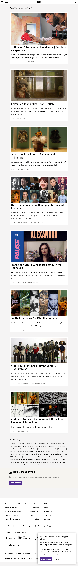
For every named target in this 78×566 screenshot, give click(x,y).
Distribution (48, 511)
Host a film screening (12, 519)
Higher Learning (20, 454)
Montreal (34, 457)
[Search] (76, 2)
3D (10, 444)
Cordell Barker (42, 449)
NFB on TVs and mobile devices (16, 533)
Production (47, 508)
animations (17, 446)
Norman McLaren (24, 460)
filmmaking (57, 452)
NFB (58, 457)
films (63, 452)
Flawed (12, 454)
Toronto (37, 465)
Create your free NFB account (15, 504)
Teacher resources (52, 462)
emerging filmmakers (23, 452)
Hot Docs (33, 454)
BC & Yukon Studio (48, 446)
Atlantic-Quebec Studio (35, 446)
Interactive (54, 454)
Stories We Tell (41, 462)
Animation (54, 444)
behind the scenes (60, 446)
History (27, 454)
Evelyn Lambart (35, 452)
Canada (12, 449)
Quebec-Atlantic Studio (22, 462)
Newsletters (34, 519)
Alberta (48, 444)
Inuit (66, 454)
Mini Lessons (27, 457)
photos (12, 462)
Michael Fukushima (16, 457)
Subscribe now (15, 482)
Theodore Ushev (18, 465)
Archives (47, 519)
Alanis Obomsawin (39, 444)
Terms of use (37, 554)
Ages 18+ (30, 444)
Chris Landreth (26, 449)
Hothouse (40, 454)
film (42, 452)
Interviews (61, 454)
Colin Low (34, 449)
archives (24, 446)
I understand (46, 559)
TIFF (25, 465)
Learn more (59, 559)
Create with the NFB (12, 515)
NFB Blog (6, 2)
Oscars (53, 460)
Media (32, 515)
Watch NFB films (11, 508)
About (32, 504)
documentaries (52, 449)
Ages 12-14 (15, 444)
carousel (18, 449)
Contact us (34, 511)
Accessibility (9, 554)
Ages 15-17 (23, 444)
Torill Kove (31, 465)
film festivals (49, 452)
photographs (60, 460)
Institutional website (23, 554)
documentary (62, 449)
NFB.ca (46, 504)
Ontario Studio (46, 460)
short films (33, 462)
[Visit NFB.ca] (42, 2)
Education (13, 452)
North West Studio (35, 460)
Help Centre (34, 508)
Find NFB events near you (14, 511)
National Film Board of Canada (47, 457)
